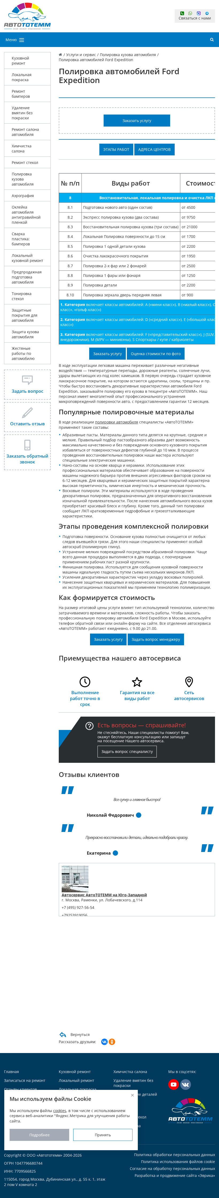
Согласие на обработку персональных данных (172, 1168)
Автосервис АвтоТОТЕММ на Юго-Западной (104, 894)
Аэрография (23, 195)
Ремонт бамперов (21, 94)
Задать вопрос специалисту (127, 751)
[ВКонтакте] (104, 1042)
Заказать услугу (137, 120)
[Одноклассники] (112, 1042)
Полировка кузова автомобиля (23, 179)
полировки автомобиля (116, 422)
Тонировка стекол (22, 296)
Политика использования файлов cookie (178, 1162)
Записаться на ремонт (24, 1080)
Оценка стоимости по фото (156, 353)
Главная (11, 1071)
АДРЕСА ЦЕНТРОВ (154, 149)
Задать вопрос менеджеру (156, 639)
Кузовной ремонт (20, 61)
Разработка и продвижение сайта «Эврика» (175, 1175)
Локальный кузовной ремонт (27, 258)
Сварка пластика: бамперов (21, 238)
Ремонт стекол (25, 162)
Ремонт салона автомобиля (25, 132)
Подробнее (39, 1134)
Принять (103, 1134)
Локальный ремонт (76, 1080)
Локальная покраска (22, 77)
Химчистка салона (22, 148)
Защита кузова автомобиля (25, 334)
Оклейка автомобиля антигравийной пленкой (26, 215)
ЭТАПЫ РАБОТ (116, 149)
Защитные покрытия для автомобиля (24, 315)
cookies (59, 1110)
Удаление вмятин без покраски (22, 112)
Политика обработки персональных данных (174, 1155)
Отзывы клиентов (20, 1089)
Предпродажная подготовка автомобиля (27, 277)
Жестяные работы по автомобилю (23, 353)
